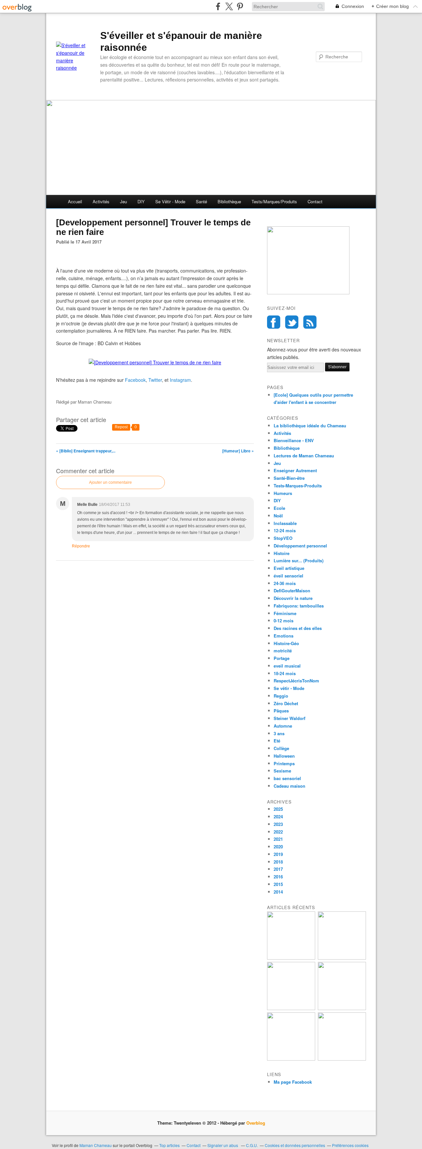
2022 (278, 832)
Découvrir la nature (293, 598)
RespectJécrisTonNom (296, 680)
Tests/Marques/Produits (274, 201)
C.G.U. (252, 1145)
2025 (278, 809)
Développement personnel (300, 545)
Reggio (281, 696)
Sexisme (282, 771)
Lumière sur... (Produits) (298, 560)
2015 (278, 884)
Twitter (291, 322)
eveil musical (287, 666)
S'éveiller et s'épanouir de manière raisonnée (181, 41)
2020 (278, 846)
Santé (201, 201)
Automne (283, 726)
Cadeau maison (289, 786)
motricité (283, 650)
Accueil (75, 201)
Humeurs (283, 493)
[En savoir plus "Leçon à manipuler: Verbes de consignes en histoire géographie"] (342, 1059)
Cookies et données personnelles (295, 1145)
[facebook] (218, 6)
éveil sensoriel (288, 576)
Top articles (169, 1145)
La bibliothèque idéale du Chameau (310, 425)
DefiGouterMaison (292, 590)
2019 (278, 854)
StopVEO (283, 538)
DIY (141, 201)
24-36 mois (285, 583)
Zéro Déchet (286, 703)
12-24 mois (285, 530)
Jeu (123, 201)
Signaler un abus (223, 1145)
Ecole (279, 508)
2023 (278, 824)
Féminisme (285, 613)
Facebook (273, 322)
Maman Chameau (95, 1145)
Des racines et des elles (298, 628)
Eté (277, 741)
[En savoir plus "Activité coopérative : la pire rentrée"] (342, 958)
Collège (281, 748)
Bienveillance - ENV (294, 440)
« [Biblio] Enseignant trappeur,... (85, 451)
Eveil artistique (289, 568)
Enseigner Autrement (295, 470)
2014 (278, 892)
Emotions (283, 636)
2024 (278, 816)
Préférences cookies (350, 1145)
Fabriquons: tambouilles (299, 606)
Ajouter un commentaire (110, 482)
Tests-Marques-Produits (298, 485)
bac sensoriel (287, 778)
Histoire (281, 553)
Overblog (255, 1123)
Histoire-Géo (286, 643)
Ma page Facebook (293, 1082)
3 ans (279, 733)
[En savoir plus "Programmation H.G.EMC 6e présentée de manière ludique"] (291, 1059)
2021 (278, 839)
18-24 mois (285, 673)
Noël (278, 515)
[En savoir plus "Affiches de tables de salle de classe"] (342, 1008)
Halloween (284, 756)
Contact (315, 201)
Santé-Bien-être (289, 478)
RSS (309, 322)
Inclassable (285, 523)
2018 (278, 862)
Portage (281, 658)
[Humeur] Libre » (238, 451)
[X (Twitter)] (229, 6)
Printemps (284, 763)
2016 (278, 876)
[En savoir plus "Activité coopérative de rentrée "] (291, 1008)
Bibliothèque (229, 201)
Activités (101, 201)
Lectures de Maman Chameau (304, 455)
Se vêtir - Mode (170, 201)
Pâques (281, 710)
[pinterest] (240, 6)
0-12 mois (283, 620)
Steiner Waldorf (289, 718)
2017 (278, 869)
